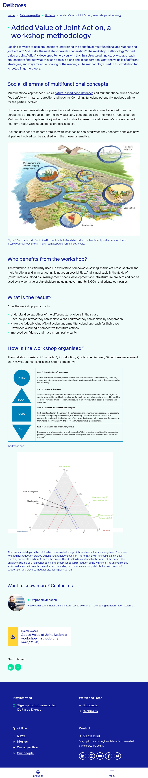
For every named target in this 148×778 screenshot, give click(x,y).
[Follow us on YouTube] (100, 756)
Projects (50, 15)
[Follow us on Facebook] (108, 756)
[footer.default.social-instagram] (91, 756)
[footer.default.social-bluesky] (117, 756)
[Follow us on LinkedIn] (82, 756)
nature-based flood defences (74, 93)
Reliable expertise (30, 15)
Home (11, 15)
